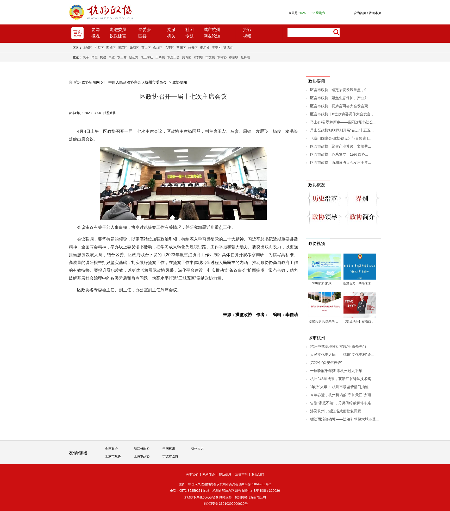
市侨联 (233, 57)
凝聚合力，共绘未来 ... (358, 283)
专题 (189, 36)
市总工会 (173, 57)
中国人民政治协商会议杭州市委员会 (137, 82)
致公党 (133, 57)
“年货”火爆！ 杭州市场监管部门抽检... (341, 387)
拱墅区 (99, 47)
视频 (247, 36)
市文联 (210, 57)
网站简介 (208, 474)
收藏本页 (374, 13)
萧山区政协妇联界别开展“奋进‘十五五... (342, 130)
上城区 (87, 47)
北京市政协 (113, 456)
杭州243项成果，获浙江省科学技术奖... (342, 379)
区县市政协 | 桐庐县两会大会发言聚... (340, 106)
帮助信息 (225, 474)
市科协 (222, 57)
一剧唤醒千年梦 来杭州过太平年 (336, 371)
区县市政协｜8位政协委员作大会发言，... (343, 114)
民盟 (94, 57)
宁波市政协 (170, 456)
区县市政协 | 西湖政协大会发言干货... (340, 162)
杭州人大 (197, 448)
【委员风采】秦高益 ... (358, 321)
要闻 (95, 29)
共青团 (186, 57)
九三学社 (147, 57)
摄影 (247, 29)
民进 (112, 57)
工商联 (160, 57)
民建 (103, 57)
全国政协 (111, 448)
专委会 (144, 29)
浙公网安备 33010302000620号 (225, 504)
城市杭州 (212, 29)
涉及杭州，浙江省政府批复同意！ (337, 411)
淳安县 (216, 47)
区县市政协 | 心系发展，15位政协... (339, 154)
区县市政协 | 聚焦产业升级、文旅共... (340, 146)
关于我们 (192, 474)
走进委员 (118, 29)
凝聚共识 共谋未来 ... (323, 321)
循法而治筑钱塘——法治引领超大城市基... (344, 419)
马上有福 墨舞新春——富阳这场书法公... (343, 122)
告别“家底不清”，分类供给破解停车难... (342, 403)
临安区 (193, 47)
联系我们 (258, 474)
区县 (142, 36)
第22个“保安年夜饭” (326, 363)
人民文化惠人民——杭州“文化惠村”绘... (342, 354)
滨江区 (122, 47)
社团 (189, 29)
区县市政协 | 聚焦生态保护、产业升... (340, 98)
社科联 (245, 57)
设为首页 (360, 13)
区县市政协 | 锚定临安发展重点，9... (340, 90)
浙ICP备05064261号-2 (255, 484)
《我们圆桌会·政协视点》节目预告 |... (340, 138)
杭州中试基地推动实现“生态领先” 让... (341, 346)
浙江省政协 (141, 448)
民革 (86, 57)
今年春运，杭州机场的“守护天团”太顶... (342, 395)
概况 (95, 36)
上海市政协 (141, 456)
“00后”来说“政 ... (323, 283)
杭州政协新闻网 (87, 82)
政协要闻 (179, 82)
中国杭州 (168, 448)
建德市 (228, 47)
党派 (171, 29)
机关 (171, 36)
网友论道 (212, 36)
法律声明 (241, 474)
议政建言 (118, 36)
